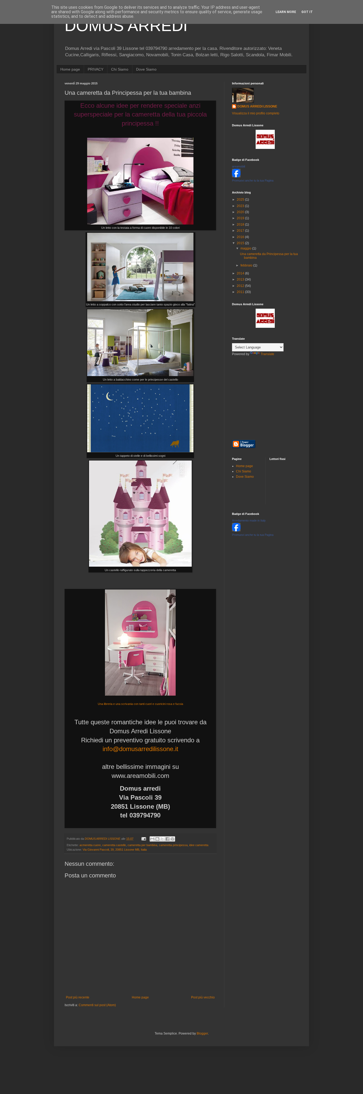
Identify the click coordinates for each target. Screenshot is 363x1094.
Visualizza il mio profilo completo (255, 113)
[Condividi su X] (162, 839)
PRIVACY (95, 69)
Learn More (286, 12)
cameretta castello (114, 845)
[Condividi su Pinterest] (172, 839)
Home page (70, 69)
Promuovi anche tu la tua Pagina (252, 180)
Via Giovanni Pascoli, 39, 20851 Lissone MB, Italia (115, 849)
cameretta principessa (173, 845)
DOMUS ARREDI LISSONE (257, 106)
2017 (241, 230)
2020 (241, 212)
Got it (307, 12)
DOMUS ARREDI (126, 26)
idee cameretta (198, 845)
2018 (241, 224)
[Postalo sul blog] (157, 839)
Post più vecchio (203, 997)
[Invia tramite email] (152, 839)
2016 (241, 237)
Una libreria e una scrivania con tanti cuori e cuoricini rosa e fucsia (140, 703)
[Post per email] (143, 838)
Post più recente (77, 997)
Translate (267, 354)
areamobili (238, 166)
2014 (241, 273)
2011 (241, 292)
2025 (241, 199)
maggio (246, 248)
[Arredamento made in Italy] (236, 530)
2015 (241, 243)
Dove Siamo (146, 69)
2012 (241, 286)
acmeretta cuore (90, 845)
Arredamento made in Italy (249, 520)
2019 (241, 218)
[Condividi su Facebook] (167, 839)
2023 (241, 206)
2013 (241, 279)
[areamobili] (236, 176)
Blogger (202, 1033)
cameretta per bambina (142, 845)
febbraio (246, 265)
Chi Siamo (119, 69)
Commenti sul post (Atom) (97, 1005)
